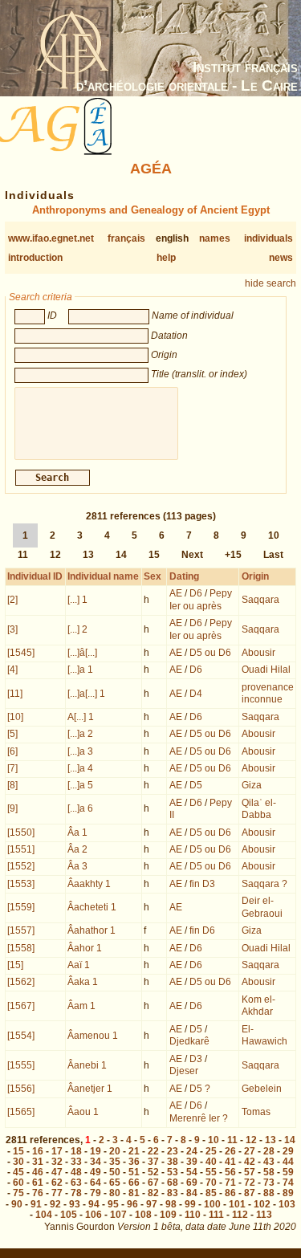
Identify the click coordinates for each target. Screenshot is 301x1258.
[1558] (21, 948)
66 (134, 1182)
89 (288, 1193)
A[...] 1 (80, 717)
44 (288, 1161)
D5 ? (199, 1088)
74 (288, 1182)
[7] (12, 768)
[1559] (21, 907)
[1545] (21, 652)
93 (74, 1204)
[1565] (21, 1112)
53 (172, 1172)
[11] (14, 693)
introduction (35, 257)
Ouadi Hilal (266, 669)
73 (269, 1182)
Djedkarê (189, 1041)
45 (18, 1172)
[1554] (21, 1035)
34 (95, 1161)
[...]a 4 (80, 768)
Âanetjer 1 (89, 1088)
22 (153, 1151)
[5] (12, 733)
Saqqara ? (264, 884)
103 (287, 1204)
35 (114, 1161)
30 (18, 1161)
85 (211, 1193)
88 (269, 1193)
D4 (195, 693)
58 (269, 1172)
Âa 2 (77, 849)
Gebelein (262, 1088)
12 (55, 554)
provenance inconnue (268, 694)
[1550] (21, 832)
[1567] (21, 1006)
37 (153, 1161)
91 (36, 1204)
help (166, 257)
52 (153, 1172)
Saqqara (260, 599)
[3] (12, 629)
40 (211, 1161)
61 (37, 1182)
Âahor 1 (84, 948)
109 (168, 1214)
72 (249, 1182)
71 (230, 1182)
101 (237, 1204)
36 (134, 1161)
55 (211, 1172)
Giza (252, 785)
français (126, 238)
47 (57, 1172)
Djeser (183, 1071)
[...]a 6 (80, 808)
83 (172, 1193)
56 (230, 1172)
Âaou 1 (83, 1112)
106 (93, 1214)
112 (240, 1214)
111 (216, 1214)
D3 (195, 1059)
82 (153, 1193)
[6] (12, 751)
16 (37, 1151)
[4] (12, 669)
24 (191, 1151)
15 (154, 554)
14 (121, 554)
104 (43, 1214)
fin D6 (202, 930)
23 (172, 1151)
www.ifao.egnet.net (51, 238)
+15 (233, 554)
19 (95, 1151)
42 (249, 1161)
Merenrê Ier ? (198, 1118)
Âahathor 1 (91, 930)
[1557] (21, 930)
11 (23, 554)
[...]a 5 (80, 785)
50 (114, 1172)
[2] (12, 599)
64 (95, 1182)
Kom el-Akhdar (258, 1006)
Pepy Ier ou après (200, 600)
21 (134, 1151)
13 (88, 554)
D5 (195, 785)
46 (37, 1172)
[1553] (21, 884)
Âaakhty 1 (89, 884)
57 (249, 1172)
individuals (268, 238)
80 (114, 1193)
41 (230, 1161)
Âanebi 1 (87, 1065)
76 (37, 1193)
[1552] (21, 866)
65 (114, 1182)
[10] (15, 717)
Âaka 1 (82, 981)
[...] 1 (77, 599)
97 (151, 1204)
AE (175, 593)
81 (134, 1193)
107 (118, 1214)
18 (76, 1151)
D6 (195, 593)
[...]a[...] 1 (86, 693)
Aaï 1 (78, 965)
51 (134, 1172)
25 (211, 1151)
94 (94, 1204)
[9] (12, 808)
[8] (12, 785)
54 (191, 1172)
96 (132, 1204)
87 (249, 1193)
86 (230, 1193)
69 (191, 1182)
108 (143, 1214)
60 (18, 1182)
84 (191, 1193)
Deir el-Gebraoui (262, 907)
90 (16, 1204)
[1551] (21, 849)
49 (95, 1172)
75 (18, 1193)
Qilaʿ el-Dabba (259, 809)
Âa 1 (77, 832)
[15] (15, 965)
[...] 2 (77, 629)
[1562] (21, 981)
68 (172, 1182)
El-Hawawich (264, 1036)
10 (273, 535)
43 (269, 1161)
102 (262, 1204)
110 (193, 1214)
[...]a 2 (80, 733)
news (281, 257)
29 (288, 1151)
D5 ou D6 (210, 652)
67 (153, 1182)
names (214, 238)
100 (212, 1204)
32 (57, 1161)
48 (76, 1172)
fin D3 (202, 884)
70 (211, 1182)
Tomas (256, 1112)
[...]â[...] (82, 652)
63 (76, 1182)
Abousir (258, 652)
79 (95, 1193)
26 (230, 1151)
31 (37, 1161)
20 (114, 1151)
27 (249, 1151)
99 (190, 1204)
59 (288, 1172)
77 (57, 1193)
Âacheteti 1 (91, 907)
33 (76, 1161)
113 (264, 1214)
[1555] (21, 1065)
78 (76, 1193)
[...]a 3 (80, 751)
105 (68, 1214)
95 (113, 1204)
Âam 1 (81, 1006)
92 (55, 1204)
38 (172, 1161)
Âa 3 (77, 866)
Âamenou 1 (92, 1035)
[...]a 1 (80, 669)
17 (57, 1151)
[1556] (21, 1088)
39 (191, 1161)
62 (57, 1182)
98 (171, 1204)
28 (269, 1151)
